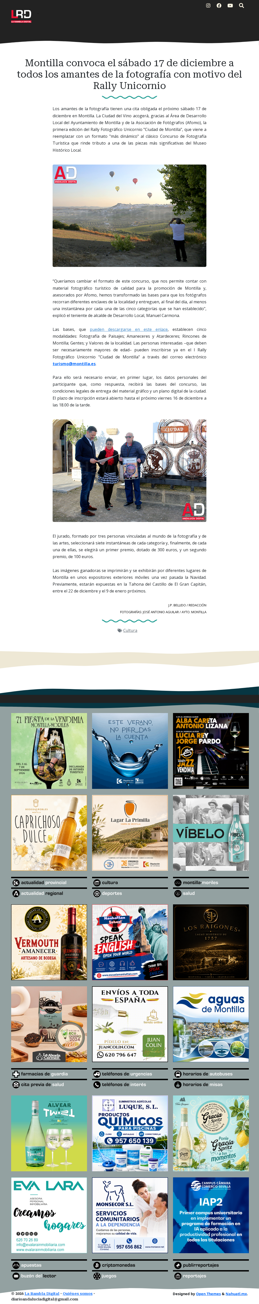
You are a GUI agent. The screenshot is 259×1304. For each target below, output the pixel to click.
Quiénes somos (78, 1294)
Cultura (130, 630)
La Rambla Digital (42, 1294)
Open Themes (208, 1293)
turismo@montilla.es (74, 364)
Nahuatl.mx (236, 1293)
